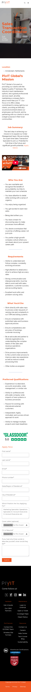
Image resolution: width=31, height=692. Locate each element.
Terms (7, 686)
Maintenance (23, 601)
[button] (25, 3)
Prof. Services (8, 623)
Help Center (22, 633)
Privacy (14, 686)
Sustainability (23, 642)
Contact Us (23, 627)
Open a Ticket (23, 611)
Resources (22, 623)
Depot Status (23, 617)
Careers (23, 630)
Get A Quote (8, 605)
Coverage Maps (23, 614)
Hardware (8, 601)
